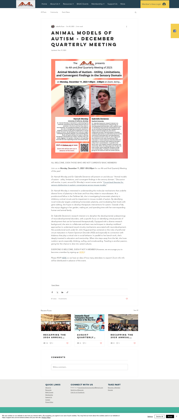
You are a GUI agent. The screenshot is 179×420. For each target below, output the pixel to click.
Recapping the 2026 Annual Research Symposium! (54, 336)
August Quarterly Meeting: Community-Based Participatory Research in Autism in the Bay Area (88, 336)
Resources (48, 390)
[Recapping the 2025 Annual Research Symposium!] (123, 322)
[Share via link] (67, 292)
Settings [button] (150, 416)
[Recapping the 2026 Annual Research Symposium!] (56, 322)
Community (54, 12)
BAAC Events (49, 392)
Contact (47, 400)
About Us (48, 387)
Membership (49, 395)
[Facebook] (174, 31)
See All (136, 310)
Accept (170, 416)
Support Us (48, 397)
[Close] (176, 416)
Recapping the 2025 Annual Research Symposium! (122, 336)
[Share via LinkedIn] (62, 292)
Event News (66, 12)
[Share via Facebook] (52, 292)
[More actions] (126, 26)
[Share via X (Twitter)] (57, 292)
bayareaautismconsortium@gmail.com (90, 387)
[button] (136, 12)
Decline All (159, 416)
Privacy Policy (49, 402)
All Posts (43, 12)
